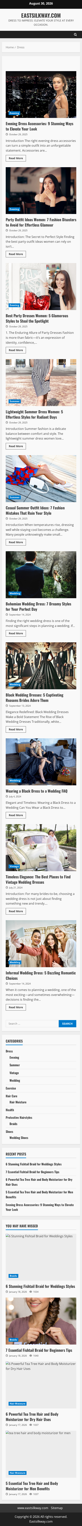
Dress (9, 1051)
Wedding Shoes (19, 1137)
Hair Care (11, 1096)
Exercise (11, 1088)
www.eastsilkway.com (32, 1508)
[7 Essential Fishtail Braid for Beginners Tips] (41, 1321)
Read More (17, 158)
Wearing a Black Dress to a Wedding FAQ (41, 761)
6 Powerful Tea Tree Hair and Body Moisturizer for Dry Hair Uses (32, 1416)
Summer (15, 401)
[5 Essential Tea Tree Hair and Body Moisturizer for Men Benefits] (41, 1454)
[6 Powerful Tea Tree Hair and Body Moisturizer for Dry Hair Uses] (41, 1384)
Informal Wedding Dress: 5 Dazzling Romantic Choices (41, 943)
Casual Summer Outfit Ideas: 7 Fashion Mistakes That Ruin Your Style (41, 478)
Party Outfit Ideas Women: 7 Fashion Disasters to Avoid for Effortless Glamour (41, 190)
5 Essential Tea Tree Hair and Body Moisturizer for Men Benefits (32, 1485)
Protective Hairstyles (19, 1117)
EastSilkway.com (41, 15)
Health (10, 1110)
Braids (13, 1123)
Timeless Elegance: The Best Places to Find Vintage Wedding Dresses (41, 847)
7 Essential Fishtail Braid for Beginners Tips (32, 1172)
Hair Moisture (18, 1102)
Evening (14, 113)
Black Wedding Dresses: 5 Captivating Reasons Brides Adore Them (41, 665)
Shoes (9, 1131)
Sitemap (57, 1508)
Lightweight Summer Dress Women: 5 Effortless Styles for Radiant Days (41, 382)
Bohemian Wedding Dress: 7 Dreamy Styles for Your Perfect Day (41, 574)
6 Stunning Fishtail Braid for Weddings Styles (34, 1164)
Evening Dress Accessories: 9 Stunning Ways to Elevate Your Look (41, 94)
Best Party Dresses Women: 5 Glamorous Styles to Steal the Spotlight (41, 286)
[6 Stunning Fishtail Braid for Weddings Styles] (41, 1257)
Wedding (15, 593)
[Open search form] (75, 34)
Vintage (14, 866)
